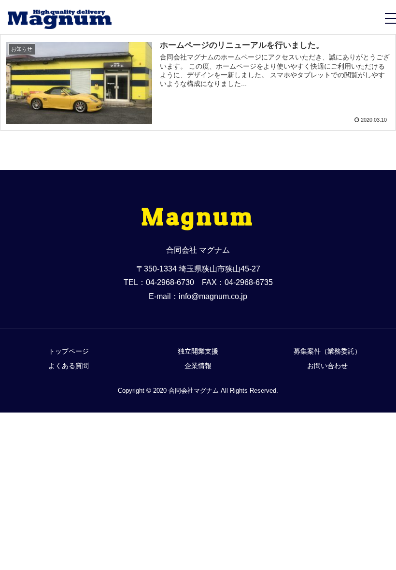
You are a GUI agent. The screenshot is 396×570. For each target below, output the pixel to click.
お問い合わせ (327, 366)
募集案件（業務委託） (327, 351)
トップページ (68, 351)
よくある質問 (68, 366)
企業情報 (198, 366)
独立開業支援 (198, 351)
